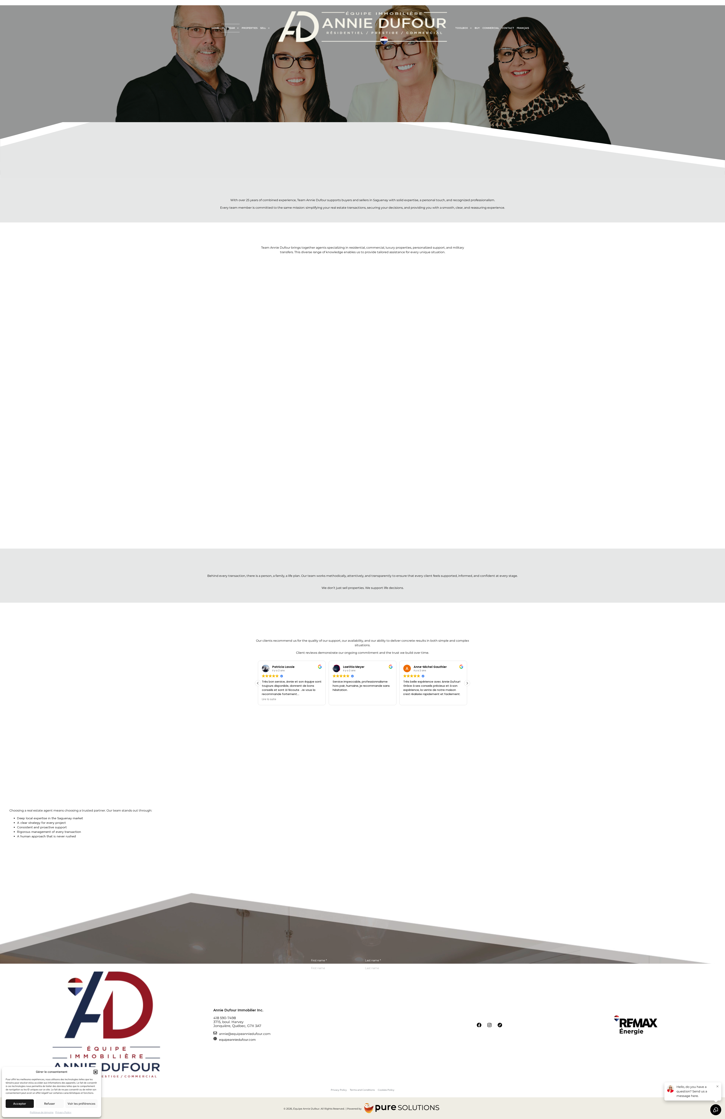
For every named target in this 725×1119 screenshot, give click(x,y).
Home (215, 28)
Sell (263, 28)
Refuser (49, 1103)
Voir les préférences (81, 1103)
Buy (477, 28)
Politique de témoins (41, 1112)
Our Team (228, 28)
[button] (95, 1072)
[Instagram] (489, 1025)
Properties (250, 28)
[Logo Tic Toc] (500, 1025)
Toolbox (461, 28)
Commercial (490, 28)
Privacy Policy (63, 1112)
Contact (508, 28)
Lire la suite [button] (269, 699)
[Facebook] (479, 1025)
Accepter (19, 1103)
